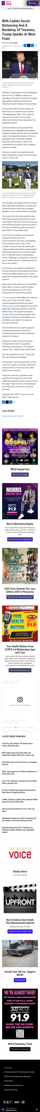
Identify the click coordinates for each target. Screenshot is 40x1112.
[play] (3, 1109)
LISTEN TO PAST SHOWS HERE (20, 931)
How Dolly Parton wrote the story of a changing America (19, 763)
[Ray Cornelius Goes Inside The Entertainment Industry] (20, 899)
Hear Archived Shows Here (20, 670)
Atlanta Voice (20, 871)
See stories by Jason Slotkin (12, 416)
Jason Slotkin (13, 43)
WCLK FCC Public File (10, 1090)
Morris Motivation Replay (20, 523)
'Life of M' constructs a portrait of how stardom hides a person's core (19, 782)
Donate (33, 3)
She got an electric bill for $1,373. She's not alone (18, 810)
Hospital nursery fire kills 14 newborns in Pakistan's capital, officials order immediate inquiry (18, 829)
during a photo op (9, 306)
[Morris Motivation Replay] (20, 501)
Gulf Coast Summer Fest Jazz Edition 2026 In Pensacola (20, 590)
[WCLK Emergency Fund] (20, 1014)
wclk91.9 (35, 727)
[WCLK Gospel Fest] (20, 447)
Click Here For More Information (20, 597)
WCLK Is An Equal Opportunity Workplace (17, 1076)
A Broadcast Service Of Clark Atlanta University (19, 1072)
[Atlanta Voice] (20, 853)
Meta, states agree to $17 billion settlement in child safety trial (19, 772)
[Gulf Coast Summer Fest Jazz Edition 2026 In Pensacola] (20, 566)
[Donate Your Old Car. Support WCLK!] (20, 953)
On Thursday (7, 297)
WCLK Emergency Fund (20, 1043)
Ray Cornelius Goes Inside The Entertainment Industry (20, 921)
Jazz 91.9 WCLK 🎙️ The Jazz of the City (17, 727)
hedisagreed (16, 287)
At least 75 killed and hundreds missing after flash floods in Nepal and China (19, 791)
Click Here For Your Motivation (20, 539)
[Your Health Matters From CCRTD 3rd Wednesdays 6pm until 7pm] (20, 624)
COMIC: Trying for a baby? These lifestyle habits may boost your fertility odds (20, 800)
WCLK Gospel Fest (20, 469)
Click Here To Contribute (20, 1049)
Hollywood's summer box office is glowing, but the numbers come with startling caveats (19, 819)
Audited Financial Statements (13, 1085)
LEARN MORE (20, 980)
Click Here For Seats (20, 474)
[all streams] (37, 1109)
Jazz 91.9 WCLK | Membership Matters (20, 8)
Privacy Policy (8, 1081)
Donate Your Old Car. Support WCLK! (20, 973)
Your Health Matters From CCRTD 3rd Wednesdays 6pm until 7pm (20, 649)
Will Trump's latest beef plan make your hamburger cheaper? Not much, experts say (18, 754)
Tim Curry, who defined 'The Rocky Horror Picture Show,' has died (17, 744)
